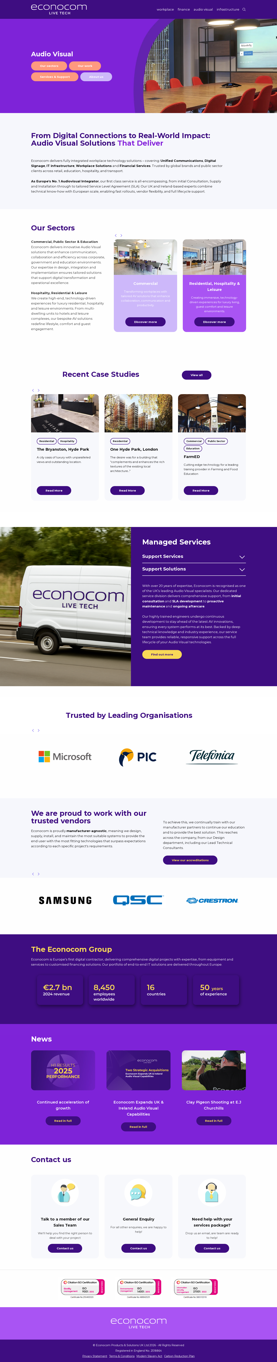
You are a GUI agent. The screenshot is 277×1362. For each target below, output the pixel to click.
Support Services (162, 556)
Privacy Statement (94, 1356)
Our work (85, 66)
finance (184, 9)
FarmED (118, 456)
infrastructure (228, 9)
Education (119, 448)
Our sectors (49, 66)
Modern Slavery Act (149, 1356)
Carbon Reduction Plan (179, 1356)
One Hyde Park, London (60, 449)
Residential (46, 441)
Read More (54, 490)
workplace (165, 9)
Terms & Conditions (122, 1356)
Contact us (65, 1248)
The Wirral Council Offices (210, 449)
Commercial (120, 441)
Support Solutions (164, 569)
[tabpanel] (138, 66)
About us (96, 77)
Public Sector (143, 441)
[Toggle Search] (244, 9)
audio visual (203, 9)
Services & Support (55, 77)
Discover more (145, 322)
